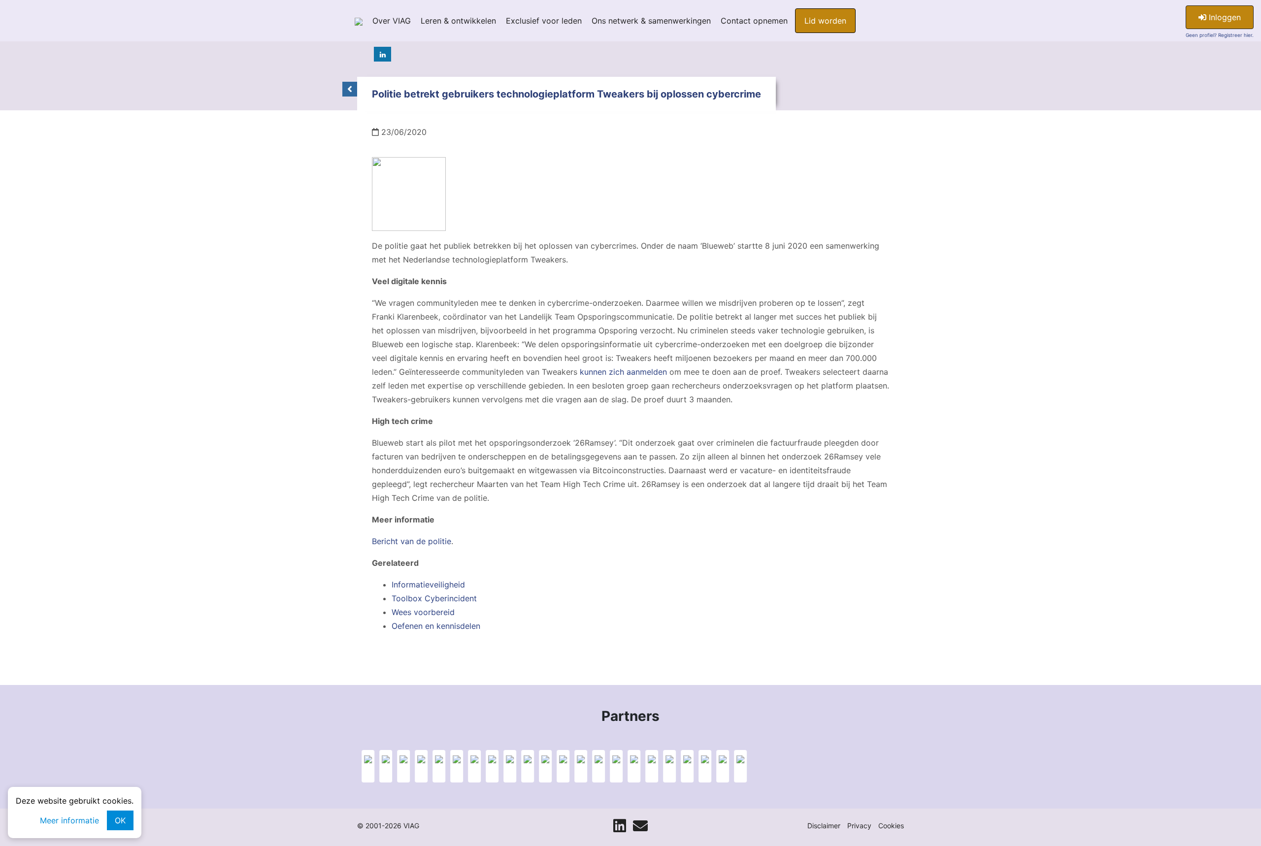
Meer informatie (69, 820)
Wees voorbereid (423, 612)
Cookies (891, 825)
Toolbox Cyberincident (434, 598)
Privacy (859, 825)
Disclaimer (823, 825)
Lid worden (825, 21)
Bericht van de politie (411, 541)
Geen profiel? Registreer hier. (1220, 35)
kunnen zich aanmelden (623, 372)
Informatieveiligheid (428, 584)
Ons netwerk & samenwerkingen (651, 21)
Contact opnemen (754, 21)
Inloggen (1223, 17)
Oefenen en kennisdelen (436, 626)
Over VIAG (391, 21)
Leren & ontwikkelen (458, 21)
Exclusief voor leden (544, 21)
